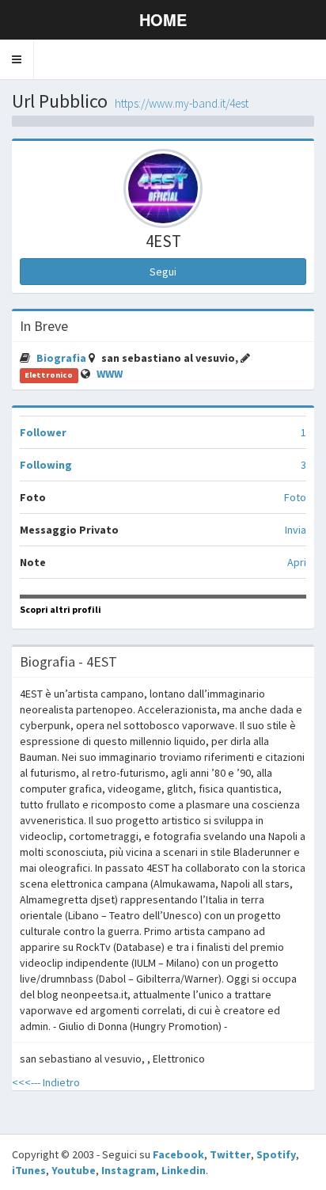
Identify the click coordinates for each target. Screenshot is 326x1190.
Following (46, 465)
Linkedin (183, 1170)
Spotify (276, 1154)
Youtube (73, 1170)
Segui (163, 271)
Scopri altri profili (60, 609)
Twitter (230, 1154)
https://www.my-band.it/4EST (181, 103)
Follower (43, 432)
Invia (295, 530)
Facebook (178, 1154)
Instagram (128, 1170)
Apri (296, 562)
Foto (295, 497)
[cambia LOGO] (163, 188)
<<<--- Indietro (46, 1082)
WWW (110, 374)
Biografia (62, 358)
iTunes (29, 1170)
